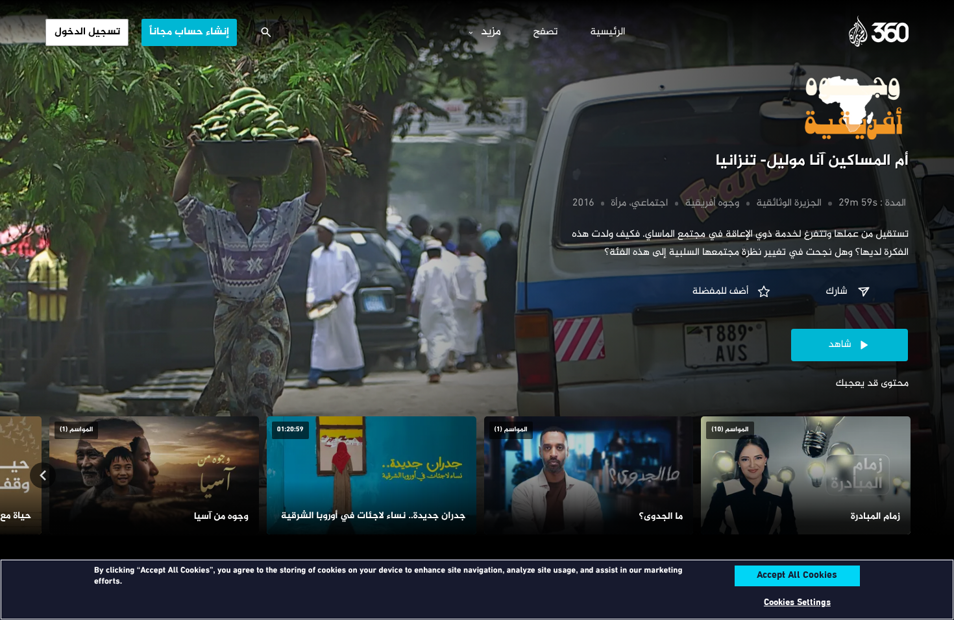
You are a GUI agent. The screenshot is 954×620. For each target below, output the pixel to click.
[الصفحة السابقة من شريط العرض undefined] (911, 475)
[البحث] (266, 32)
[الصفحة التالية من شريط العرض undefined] (43, 475)
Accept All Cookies (797, 576)
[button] (849, 292)
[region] (477, 589)
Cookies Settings (797, 602)
